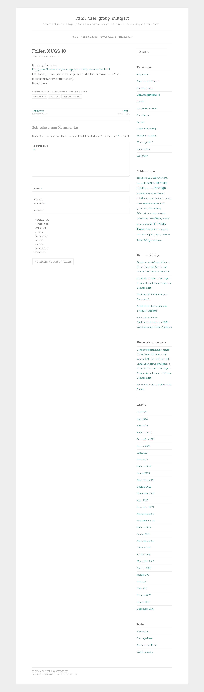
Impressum (125, 37)
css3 (155, 177)
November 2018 (145, 540)
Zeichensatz (157, 240)
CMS (145, 178)
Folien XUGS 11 (123, 112)
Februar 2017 (144, 595)
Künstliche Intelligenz (156, 193)
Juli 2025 (142, 412)
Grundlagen (143, 115)
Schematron (143, 213)
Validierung (143, 148)
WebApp (165, 218)
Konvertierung (142, 193)
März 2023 (142, 459)
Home (75, 37)
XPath (139, 235)
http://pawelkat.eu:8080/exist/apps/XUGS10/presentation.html (71, 69)
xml (154, 223)
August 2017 (143, 574)
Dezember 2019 (145, 506)
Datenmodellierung (66, 91)
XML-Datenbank (72, 96)
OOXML (140, 203)
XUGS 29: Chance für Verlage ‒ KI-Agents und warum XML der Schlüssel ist (154, 283)
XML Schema (161, 229)
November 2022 (145, 479)
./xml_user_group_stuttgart (102, 18)
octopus (150, 198)
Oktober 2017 (144, 568)
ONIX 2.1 (161, 198)
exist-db (54, 96)
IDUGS (151, 188)
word (139, 224)
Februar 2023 (144, 466)
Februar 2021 (144, 486)
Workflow (142, 155)
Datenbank (39, 96)
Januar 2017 (143, 601)
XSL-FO (167, 235)
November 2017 (145, 561)
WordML (146, 224)
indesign (160, 188)
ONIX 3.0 (168, 198)
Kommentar (41, 148)
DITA (160, 178)
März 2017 (142, 588)
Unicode (152, 218)
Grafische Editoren (147, 108)
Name (38, 188)
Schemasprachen (146, 135)
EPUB (140, 188)
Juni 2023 (142, 452)
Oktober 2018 (144, 547)
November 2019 (145, 513)
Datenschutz (108, 37)
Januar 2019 (143, 534)
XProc (144, 235)
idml (146, 188)
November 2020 (145, 493)
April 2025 (142, 418)
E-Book (148, 182)
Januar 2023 (143, 473)
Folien (83, 91)
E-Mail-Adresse (40, 201)
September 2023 (146, 439)
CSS (149, 177)
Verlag (158, 218)
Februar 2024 (144, 432)
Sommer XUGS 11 (39, 112)
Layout (140, 121)
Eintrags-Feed (145, 638)
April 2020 (142, 500)
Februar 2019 (144, 527)
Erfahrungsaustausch (148, 94)
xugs (55, 56)
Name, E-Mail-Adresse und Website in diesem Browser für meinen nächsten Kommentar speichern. (42, 235)
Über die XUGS (89, 37)
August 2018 (143, 554)
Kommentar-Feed (147, 645)
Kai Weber (142, 384)
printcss (142, 208)
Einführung (160, 182)
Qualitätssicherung (154, 208)
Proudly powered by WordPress (50, 671)
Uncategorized (145, 142)
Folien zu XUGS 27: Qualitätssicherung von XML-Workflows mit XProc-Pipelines (154, 322)
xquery (151, 234)
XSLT (140, 240)
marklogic (142, 198)
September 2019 (145, 520)
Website (39, 210)
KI (167, 188)
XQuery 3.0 (160, 235)
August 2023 (143, 446)
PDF (159, 203)
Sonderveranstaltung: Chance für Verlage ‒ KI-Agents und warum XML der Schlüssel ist (153, 267)
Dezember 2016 (145, 608)
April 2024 (142, 425)
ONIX (156, 198)
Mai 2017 (141, 581)
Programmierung (146, 128)
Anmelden (143, 631)
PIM (163, 203)
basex (140, 178)
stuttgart (153, 213)
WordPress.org (145, 651)
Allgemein (143, 74)
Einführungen (144, 87)
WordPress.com (68, 674)
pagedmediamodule (150, 203)
